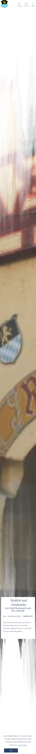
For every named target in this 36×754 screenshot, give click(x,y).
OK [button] (11, 750)
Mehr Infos (22, 745)
